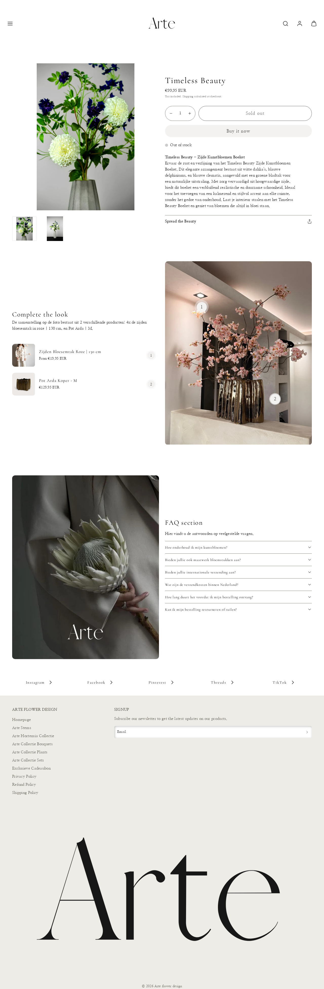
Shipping (188, 96)
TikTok (280, 682)
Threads (218, 682)
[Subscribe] (307, 732)
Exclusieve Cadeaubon (31, 768)
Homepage (21, 720)
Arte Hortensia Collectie (33, 736)
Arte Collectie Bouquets (32, 744)
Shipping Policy (25, 793)
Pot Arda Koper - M (58, 380)
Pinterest (157, 682)
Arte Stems (21, 728)
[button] (10, 23)
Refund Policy (24, 785)
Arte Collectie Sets (28, 760)
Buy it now (238, 131)
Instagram (35, 682)
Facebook (96, 682)
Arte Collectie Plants (29, 752)
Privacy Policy (24, 776)
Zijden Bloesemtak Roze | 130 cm (70, 351)
